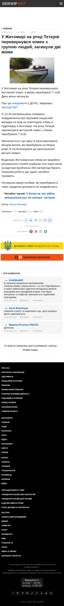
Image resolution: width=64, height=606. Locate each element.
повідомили (19, 103)
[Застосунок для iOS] (46, 593)
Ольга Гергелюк (18, 204)
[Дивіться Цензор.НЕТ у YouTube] (27, 593)
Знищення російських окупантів (18, 495)
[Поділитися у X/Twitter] (31, 220)
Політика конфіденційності (15, 394)
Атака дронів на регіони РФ (15, 507)
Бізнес (4, 458)
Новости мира (8, 403)
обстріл (5, 513)
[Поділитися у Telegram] (35, 220)
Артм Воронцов (18, 308)
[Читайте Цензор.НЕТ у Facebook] (13, 593)
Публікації (6, 475)
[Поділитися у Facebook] (26, 220)
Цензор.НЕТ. (9, 107)
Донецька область (11, 556)
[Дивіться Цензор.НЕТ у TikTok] (32, 593)
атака (4, 547)
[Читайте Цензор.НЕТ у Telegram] (22, 593)
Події (3, 427)
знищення (6, 534)
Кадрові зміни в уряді (12, 503)
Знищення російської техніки (16, 499)
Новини (7, 28)
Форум (4, 452)
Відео (4, 440)
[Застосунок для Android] (41, 593)
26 (35, 32)
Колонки (5, 479)
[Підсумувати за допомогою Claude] (36, 231)
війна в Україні (8, 551)
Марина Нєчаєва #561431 (24, 325)
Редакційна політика (12, 398)
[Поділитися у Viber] (45, 220)
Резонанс (6, 431)
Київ (3, 538)
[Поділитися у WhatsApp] (40, 220)
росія (4, 530)
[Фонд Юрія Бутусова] (32, 245)
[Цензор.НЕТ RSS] (51, 593)
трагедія (25, 211)
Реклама (5, 385)
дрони (4, 521)
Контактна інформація (12, 372)
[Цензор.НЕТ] (13, 4)
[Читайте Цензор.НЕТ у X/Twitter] (17, 593)
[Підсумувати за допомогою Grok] (45, 231)
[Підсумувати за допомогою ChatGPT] (31, 231)
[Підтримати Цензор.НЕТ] (32, 257)
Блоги (4, 448)
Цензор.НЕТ (7, 418)
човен (38, 211)
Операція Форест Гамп (12, 490)
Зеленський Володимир (13, 517)
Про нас (5, 368)
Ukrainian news (9, 407)
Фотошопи (7, 444)
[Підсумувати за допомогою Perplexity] (40, 231)
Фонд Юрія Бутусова (11, 381)
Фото (4, 435)
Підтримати (7, 377)
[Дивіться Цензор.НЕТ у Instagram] (37, 593)
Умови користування (12, 390)
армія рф (5, 526)
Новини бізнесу (9, 411)
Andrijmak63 (16, 280)
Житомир (9, 211)
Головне (5, 466)
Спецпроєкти (8, 471)
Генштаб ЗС (7, 543)
